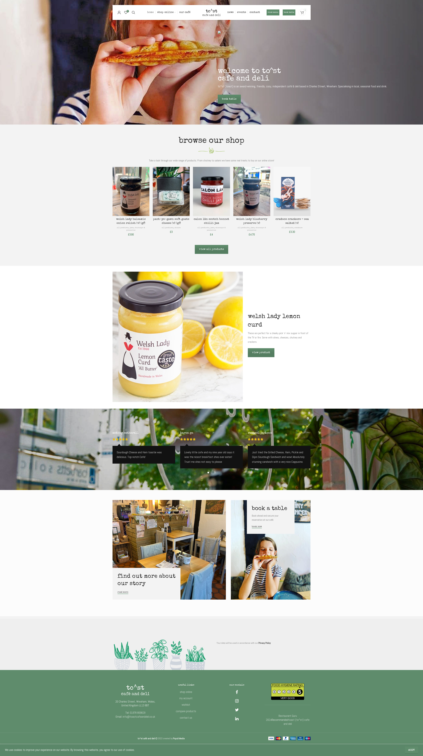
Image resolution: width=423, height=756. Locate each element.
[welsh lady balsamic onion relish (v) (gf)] (131, 191)
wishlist (186, 705)
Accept (411, 750)
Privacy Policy (264, 642)
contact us (186, 717)
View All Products (211, 249)
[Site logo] (211, 12)
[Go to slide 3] (215, 472)
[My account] (119, 12)
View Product (261, 352)
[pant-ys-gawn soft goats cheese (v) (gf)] (171, 191)
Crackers (298, 228)
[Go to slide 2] (211, 472)
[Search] (133, 12)
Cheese (178, 228)
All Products (122, 228)
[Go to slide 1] (208, 472)
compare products (186, 711)
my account (185, 698)
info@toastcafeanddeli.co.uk (139, 716)
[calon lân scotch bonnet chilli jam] (211, 191)
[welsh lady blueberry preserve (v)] (251, 191)
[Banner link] (169, 550)
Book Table (229, 99)
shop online (186, 692)
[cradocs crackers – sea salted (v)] (292, 191)
